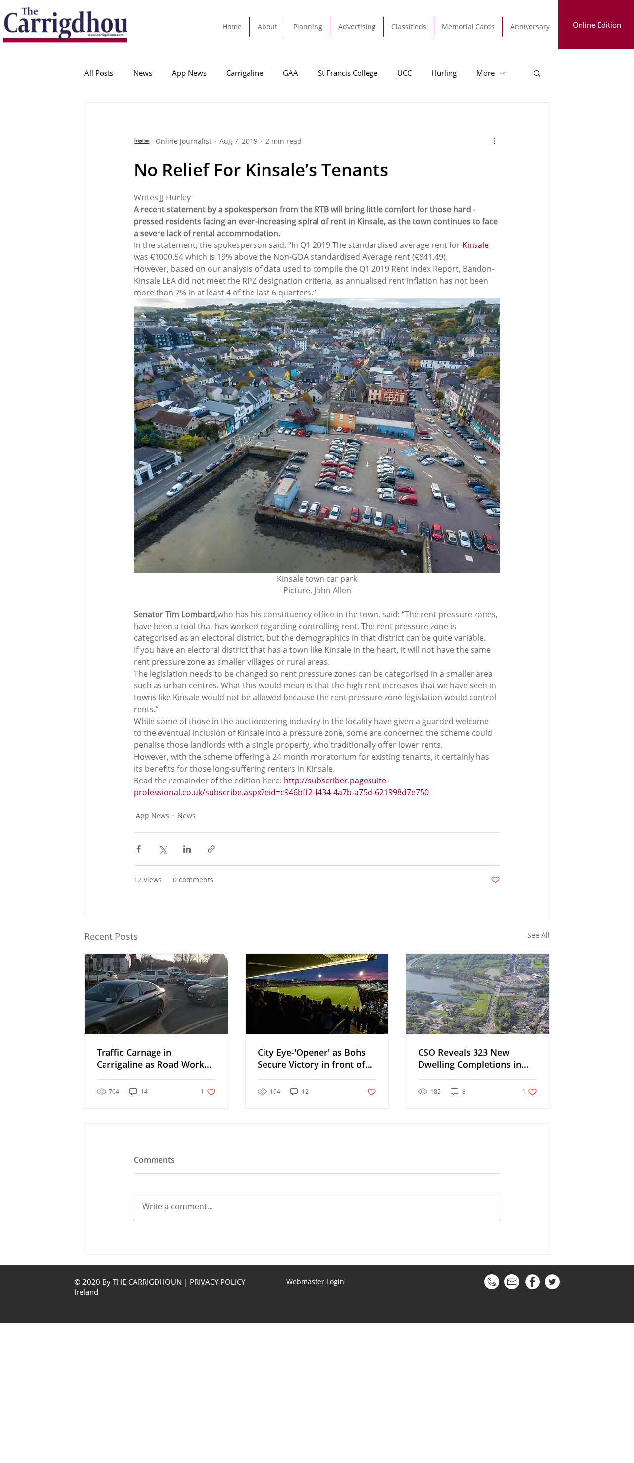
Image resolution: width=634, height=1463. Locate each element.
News (142, 73)
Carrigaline (244, 73)
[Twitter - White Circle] (552, 1281)
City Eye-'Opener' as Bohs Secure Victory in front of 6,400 (312, 1058)
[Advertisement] (297, 1392)
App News (189, 73)
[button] (537, 73)
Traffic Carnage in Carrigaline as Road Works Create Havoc (153, 1058)
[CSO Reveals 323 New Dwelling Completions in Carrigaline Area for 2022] (477, 994)
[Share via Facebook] (138, 849)
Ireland (87, 1292)
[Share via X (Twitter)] (162, 849)
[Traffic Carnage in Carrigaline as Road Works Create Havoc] (156, 994)
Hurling (444, 73)
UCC (404, 73)
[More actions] (494, 140)
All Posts (98, 73)
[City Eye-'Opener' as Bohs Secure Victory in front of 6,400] (317, 994)
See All (539, 935)
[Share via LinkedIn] (187, 849)
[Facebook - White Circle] (532, 1281)
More (485, 73)
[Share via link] (211, 849)
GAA (290, 73)
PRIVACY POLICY (217, 1282)
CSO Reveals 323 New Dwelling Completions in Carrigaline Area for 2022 (471, 1058)
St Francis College (347, 73)
